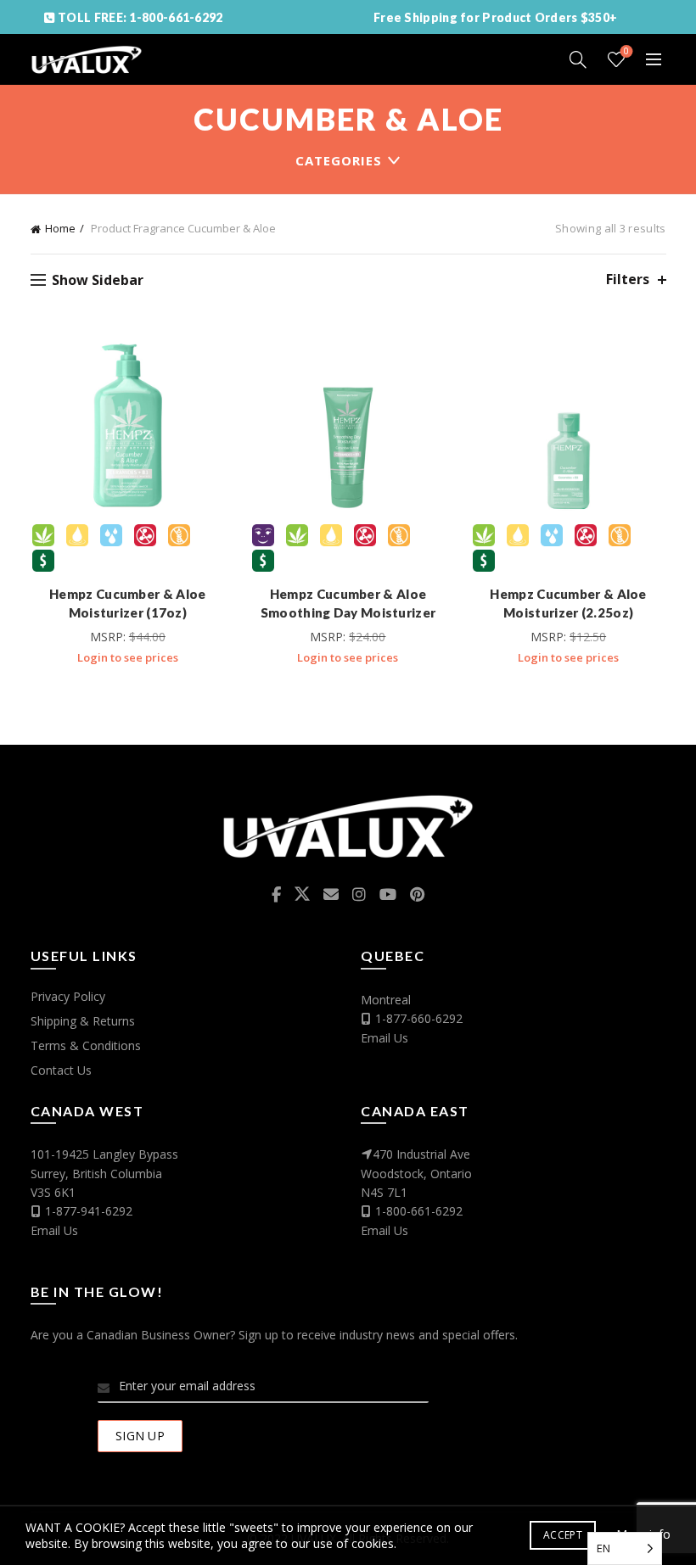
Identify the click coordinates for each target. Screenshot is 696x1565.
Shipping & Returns (83, 1021)
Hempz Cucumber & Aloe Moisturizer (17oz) (127, 603)
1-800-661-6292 (419, 1211)
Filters (627, 279)
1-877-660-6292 (419, 1018)
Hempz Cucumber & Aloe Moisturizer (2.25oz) (568, 603)
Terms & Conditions (86, 1045)
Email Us (384, 1038)
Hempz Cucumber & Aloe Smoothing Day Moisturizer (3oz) (348, 612)
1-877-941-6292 (88, 1211)
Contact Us (61, 1070)
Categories (338, 160)
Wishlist (626, 52)
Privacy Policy (68, 996)
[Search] (578, 59)
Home (60, 228)
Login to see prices (127, 657)
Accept (562, 1535)
